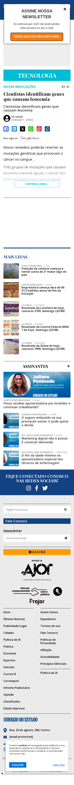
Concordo (18, 764)
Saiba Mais (59, 765)
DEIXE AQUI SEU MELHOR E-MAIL (37, 36)
